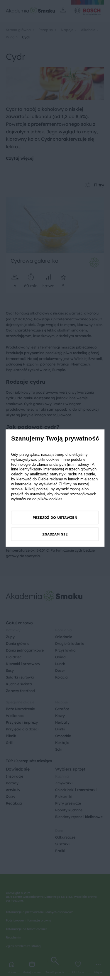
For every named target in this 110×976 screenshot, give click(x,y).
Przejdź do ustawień (55, 517)
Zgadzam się (55, 534)
